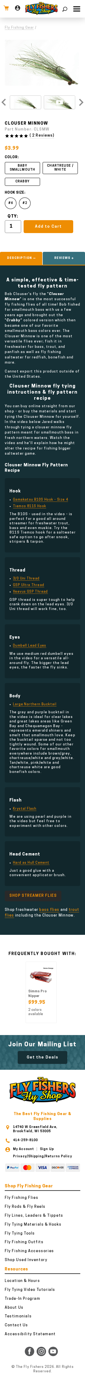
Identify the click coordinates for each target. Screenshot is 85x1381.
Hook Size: (15, 193)
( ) (42, 136)
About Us (14, 1308)
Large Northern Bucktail (34, 704)
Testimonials (18, 1316)
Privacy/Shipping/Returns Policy (42, 1156)
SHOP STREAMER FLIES (33, 896)
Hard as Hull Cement (31, 863)
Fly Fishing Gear (19, 28)
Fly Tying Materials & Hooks (33, 1225)
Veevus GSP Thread (30, 592)
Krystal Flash (24, 809)
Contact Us (16, 1325)
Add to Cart (48, 227)
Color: (12, 157)
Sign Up (47, 1149)
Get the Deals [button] (42, 1057)
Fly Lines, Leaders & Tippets (34, 1216)
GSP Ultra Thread (28, 585)
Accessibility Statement (30, 1334)
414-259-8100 (25, 1140)
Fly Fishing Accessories (29, 1251)
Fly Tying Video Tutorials (30, 1290)
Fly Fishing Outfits (24, 1242)
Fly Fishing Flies (21, 1198)
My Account (23, 1149)
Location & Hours (22, 1281)
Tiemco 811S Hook (29, 506)
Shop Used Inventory (26, 1260)
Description (19, 258)
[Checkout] (6, 8)
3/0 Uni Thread (26, 578)
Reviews (62, 258)
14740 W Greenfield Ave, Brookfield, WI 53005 (35, 1129)
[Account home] (18, 8)
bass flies (49, 910)
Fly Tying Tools (20, 1233)
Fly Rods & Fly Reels (25, 1207)
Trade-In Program (22, 1299)
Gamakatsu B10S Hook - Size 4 (40, 500)
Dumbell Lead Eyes (29, 646)
